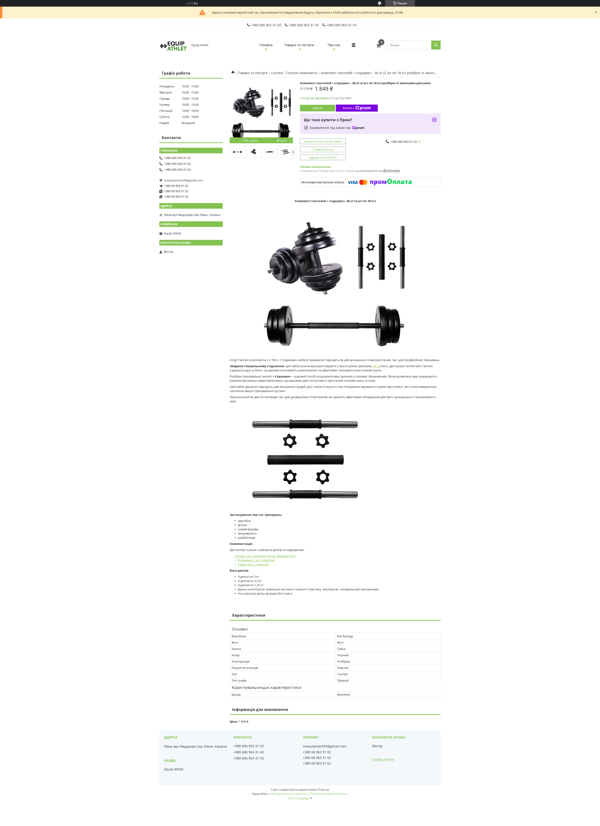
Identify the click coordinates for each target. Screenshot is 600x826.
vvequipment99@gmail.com (183, 180)
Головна (266, 45)
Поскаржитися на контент (289, 794)
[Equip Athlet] (173, 45)
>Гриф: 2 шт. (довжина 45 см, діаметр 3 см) (265, 560)
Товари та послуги (299, 45)
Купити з (348, 108)
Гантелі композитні (302, 73)
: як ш (376, 366)
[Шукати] (436, 45)
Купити (317, 108)
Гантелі (277, 73)
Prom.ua (323, 790)
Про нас (334, 45)
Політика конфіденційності (329, 794)
